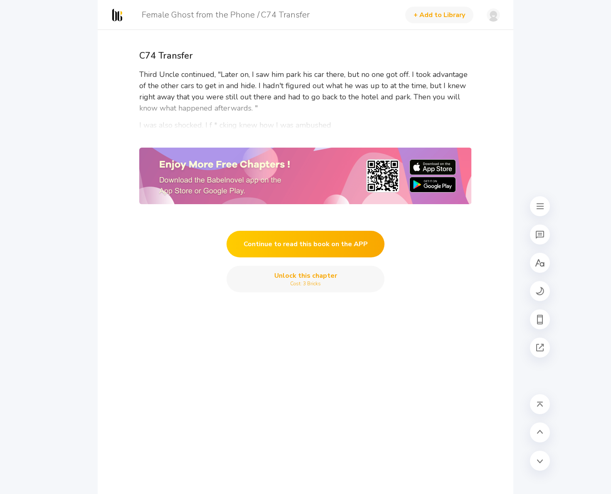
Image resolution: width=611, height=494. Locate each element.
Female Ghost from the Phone (198, 14)
